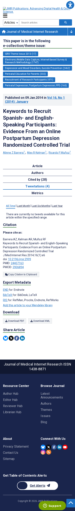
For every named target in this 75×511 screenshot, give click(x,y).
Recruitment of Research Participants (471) (29, 79)
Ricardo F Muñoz (60, 152)
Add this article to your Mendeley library (28, 305)
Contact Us (10, 453)
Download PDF (16, 321)
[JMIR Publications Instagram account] (43, 452)
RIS (5, 300)
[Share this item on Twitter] (11, 338)
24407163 (17, 263)
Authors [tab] (37, 173)
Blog (44, 422)
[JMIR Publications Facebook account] (54, 447)
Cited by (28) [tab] (37, 179)
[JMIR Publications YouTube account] (65, 447)
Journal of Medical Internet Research (32, 32)
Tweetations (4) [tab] (37, 186)
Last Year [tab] (57, 205)
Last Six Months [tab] (41, 205)
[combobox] (39, 22)
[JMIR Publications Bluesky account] (43, 447)
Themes (46, 410)
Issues (45, 416)
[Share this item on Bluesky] (5, 338)
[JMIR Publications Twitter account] (48, 447)
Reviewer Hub (13, 406)
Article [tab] (37, 166)
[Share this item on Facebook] (16, 338)
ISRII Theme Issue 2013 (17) (20, 53)
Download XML (41, 321)
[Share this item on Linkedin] (22, 338)
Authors (46, 403)
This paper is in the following (26, 43)
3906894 (18, 267)
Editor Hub (10, 400)
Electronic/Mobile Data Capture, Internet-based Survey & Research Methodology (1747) (36, 61)
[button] (70, 4)
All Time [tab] (10, 205)
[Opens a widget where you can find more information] (52, 506)
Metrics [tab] (37, 193)
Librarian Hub (12, 412)
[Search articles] (65, 22)
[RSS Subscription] (48, 452)
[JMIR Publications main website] (37, 10)
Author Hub (10, 394)
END (6, 289)
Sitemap (9, 459)
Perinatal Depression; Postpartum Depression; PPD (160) (36, 85)
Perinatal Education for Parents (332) (25, 74)
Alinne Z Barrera (14, 152)
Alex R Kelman (37, 152)
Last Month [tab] (23, 205)
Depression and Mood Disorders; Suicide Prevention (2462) (37, 68)
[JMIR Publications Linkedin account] (59, 447)
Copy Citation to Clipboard (22, 274)
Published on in (35, 100)
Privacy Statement (16, 446)
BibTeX (8, 295)
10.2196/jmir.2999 (19, 259)
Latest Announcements (52, 395)
